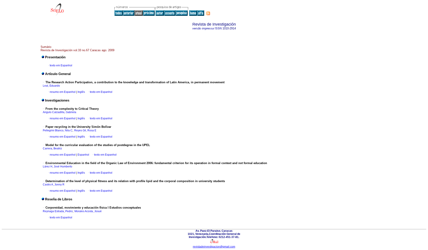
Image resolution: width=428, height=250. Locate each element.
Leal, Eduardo (51, 85)
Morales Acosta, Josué (88, 211)
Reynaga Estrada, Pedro (58, 211)
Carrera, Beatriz (52, 148)
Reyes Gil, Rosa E (85, 130)
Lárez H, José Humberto (57, 166)
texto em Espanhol (61, 65)
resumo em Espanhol (63, 91)
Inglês (81, 91)
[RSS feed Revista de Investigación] (208, 13)
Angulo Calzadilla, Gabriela (59, 112)
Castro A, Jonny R (53, 184)
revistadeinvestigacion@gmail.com (214, 246)
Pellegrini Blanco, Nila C (57, 130)
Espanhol (83, 154)
